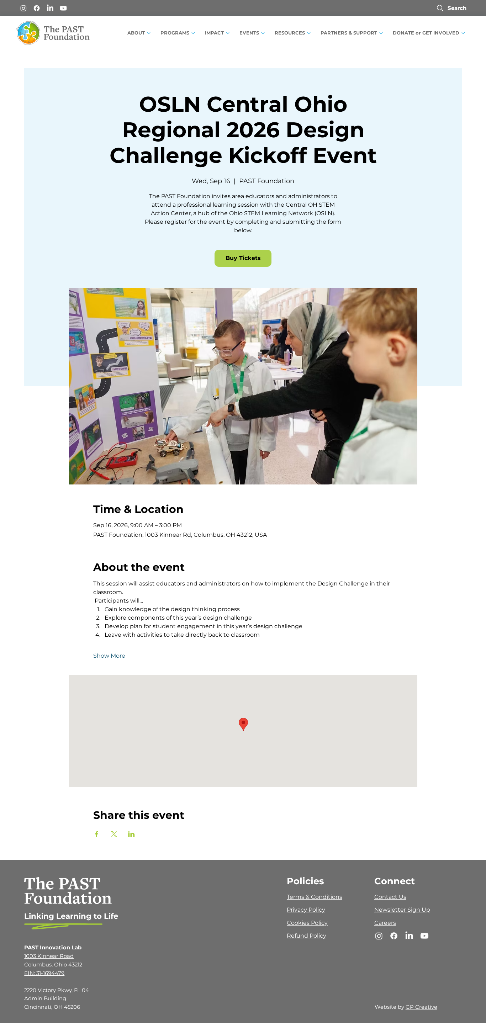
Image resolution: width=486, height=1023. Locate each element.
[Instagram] (23, 8)
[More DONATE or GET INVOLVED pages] (463, 33)
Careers (385, 922)
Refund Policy (306, 935)
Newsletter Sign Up (402, 909)
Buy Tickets (243, 258)
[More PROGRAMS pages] (193, 33)
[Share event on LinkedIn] (131, 834)
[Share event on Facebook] (96, 834)
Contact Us (390, 897)
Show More (109, 655)
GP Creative (421, 1007)
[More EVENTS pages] (263, 33)
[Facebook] (37, 8)
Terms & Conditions (314, 897)
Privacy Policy (306, 909)
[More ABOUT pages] (148, 33)
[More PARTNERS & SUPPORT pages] (381, 33)
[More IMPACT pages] (227, 33)
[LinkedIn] (50, 8)
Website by (390, 1007)
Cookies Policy (307, 922)
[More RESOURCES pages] (309, 33)
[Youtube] (63, 8)
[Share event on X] (114, 834)
